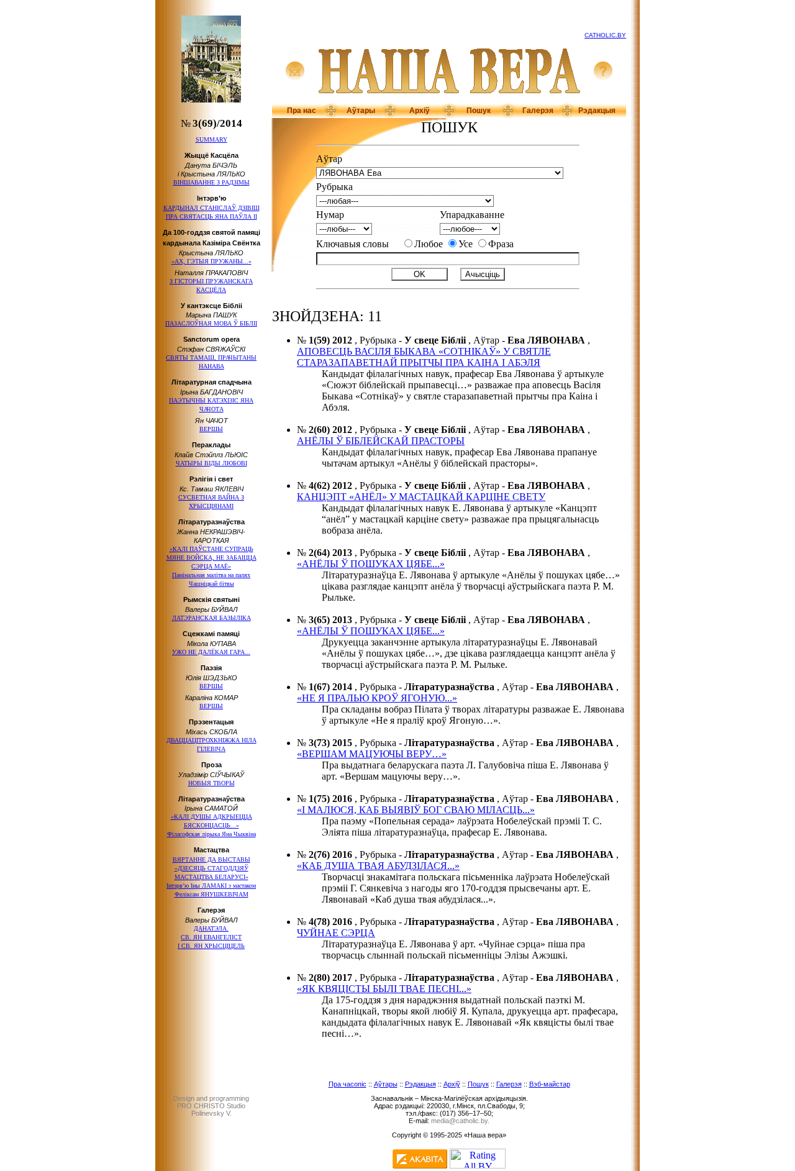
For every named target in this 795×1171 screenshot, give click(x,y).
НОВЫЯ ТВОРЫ (211, 783)
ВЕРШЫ (211, 429)
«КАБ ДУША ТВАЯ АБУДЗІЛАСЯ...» (378, 865)
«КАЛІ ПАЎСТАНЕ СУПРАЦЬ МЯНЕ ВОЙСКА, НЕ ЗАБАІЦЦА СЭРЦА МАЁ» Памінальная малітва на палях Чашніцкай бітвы (211, 566)
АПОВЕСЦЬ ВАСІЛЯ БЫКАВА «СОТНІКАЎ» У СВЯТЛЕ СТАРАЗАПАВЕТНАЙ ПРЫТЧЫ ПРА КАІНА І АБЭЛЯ (424, 357)
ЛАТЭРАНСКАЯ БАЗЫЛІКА (211, 617)
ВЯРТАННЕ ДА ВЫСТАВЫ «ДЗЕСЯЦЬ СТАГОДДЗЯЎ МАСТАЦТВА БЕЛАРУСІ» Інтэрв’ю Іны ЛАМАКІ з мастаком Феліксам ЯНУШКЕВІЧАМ (211, 877)
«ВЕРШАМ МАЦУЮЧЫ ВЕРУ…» (372, 754)
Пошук (478, 110)
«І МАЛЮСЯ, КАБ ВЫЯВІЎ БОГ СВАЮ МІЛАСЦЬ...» (416, 809)
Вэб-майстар (549, 1084)
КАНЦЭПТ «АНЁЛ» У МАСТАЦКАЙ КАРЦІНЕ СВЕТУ (421, 496)
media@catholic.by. (460, 1120)
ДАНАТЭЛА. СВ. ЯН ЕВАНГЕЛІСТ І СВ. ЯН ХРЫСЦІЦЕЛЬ (211, 937)
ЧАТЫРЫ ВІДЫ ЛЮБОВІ (211, 463)
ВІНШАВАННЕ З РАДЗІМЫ (211, 182)
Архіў (419, 110)
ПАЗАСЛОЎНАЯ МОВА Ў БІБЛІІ (211, 323)
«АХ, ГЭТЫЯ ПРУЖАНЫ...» (211, 261)
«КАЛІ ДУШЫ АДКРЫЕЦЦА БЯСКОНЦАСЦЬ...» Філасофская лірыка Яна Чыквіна (211, 825)
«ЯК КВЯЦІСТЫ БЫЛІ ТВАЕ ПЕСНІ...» (384, 988)
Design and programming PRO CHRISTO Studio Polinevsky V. (211, 1106)
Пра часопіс (347, 1084)
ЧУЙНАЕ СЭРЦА (336, 932)
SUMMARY (211, 139)
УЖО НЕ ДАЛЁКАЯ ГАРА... (211, 652)
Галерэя (537, 110)
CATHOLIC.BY (605, 35)
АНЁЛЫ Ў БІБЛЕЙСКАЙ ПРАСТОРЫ (381, 440)
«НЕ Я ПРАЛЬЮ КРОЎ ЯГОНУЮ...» (377, 698)
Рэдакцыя (597, 110)
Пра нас (301, 110)
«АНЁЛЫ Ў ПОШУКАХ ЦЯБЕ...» (371, 563)
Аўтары (361, 110)
